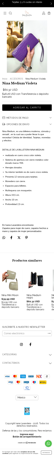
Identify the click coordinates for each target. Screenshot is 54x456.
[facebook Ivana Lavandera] (30, 344)
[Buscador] (10, 13)
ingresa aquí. (27, 434)
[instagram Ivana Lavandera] (21, 344)
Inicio (4, 79)
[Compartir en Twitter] (19, 237)
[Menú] (4, 13)
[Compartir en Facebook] (12, 237)
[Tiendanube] (27, 443)
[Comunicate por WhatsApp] (48, 443)
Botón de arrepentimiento (27, 436)
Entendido (46, 452)
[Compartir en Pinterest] (26, 237)
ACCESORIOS (16, 79)
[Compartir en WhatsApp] (3, 237)
